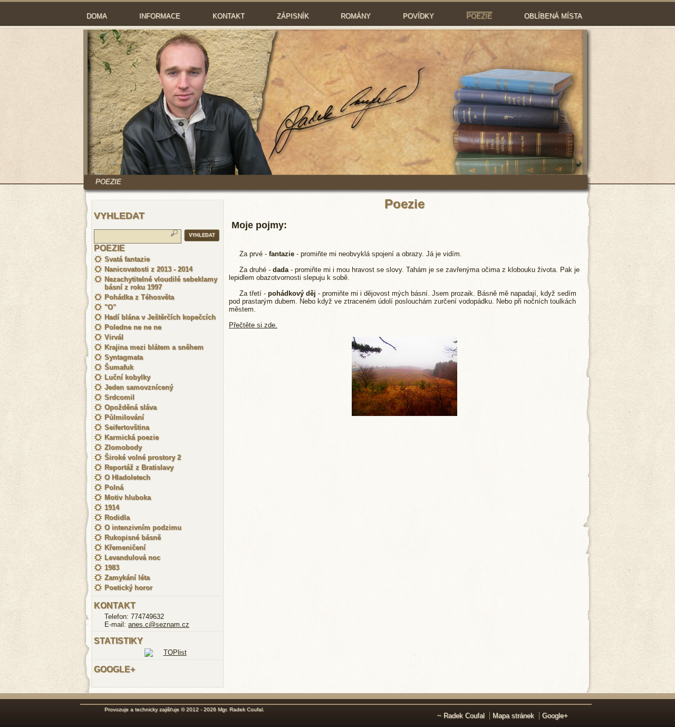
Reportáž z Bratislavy (138, 467)
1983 (111, 567)
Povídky (418, 16)
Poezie (479, 16)
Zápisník (293, 16)
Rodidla (117, 517)
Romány (356, 16)
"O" (110, 307)
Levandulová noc (132, 557)
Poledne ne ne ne (132, 327)
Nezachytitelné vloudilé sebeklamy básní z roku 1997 (160, 283)
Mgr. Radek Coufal (240, 709)
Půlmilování (124, 417)
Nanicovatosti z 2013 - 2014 (148, 269)
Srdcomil (119, 397)
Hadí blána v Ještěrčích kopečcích (160, 317)
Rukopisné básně (132, 537)
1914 (111, 507)
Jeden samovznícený (138, 387)
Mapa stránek (513, 716)
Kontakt (229, 16)
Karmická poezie (131, 437)
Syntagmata (123, 357)
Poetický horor (128, 588)
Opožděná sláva (130, 407)
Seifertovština (126, 427)
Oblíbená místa (553, 16)
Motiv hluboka (127, 497)
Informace (159, 16)
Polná (113, 487)
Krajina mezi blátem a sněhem (154, 347)
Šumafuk (118, 367)
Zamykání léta (127, 577)
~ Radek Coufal (461, 716)
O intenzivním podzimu (142, 527)
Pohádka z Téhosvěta (139, 297)
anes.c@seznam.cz (158, 624)
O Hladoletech (127, 477)
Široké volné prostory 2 (142, 457)
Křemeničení (125, 547)
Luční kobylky (127, 377)
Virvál (113, 337)
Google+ (555, 716)
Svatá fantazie (127, 259)
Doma (96, 16)
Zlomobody (123, 447)
